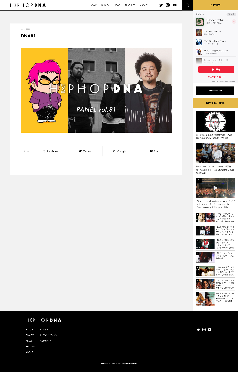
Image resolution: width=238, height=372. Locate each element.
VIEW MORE (215, 90)
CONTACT (45, 329)
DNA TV (105, 5)
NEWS (117, 5)
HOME (93, 5)
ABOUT (143, 5)
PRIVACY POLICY (48, 335)
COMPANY (45, 341)
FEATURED (130, 5)
